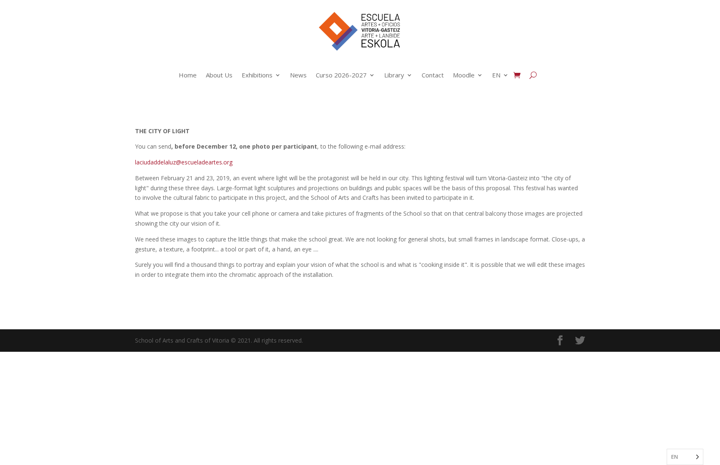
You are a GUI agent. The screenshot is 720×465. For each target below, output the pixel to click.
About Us (219, 75)
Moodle (464, 75)
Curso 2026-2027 (341, 75)
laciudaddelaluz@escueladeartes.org (183, 162)
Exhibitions (257, 75)
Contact (433, 75)
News (298, 75)
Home (188, 75)
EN (496, 75)
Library (394, 75)
